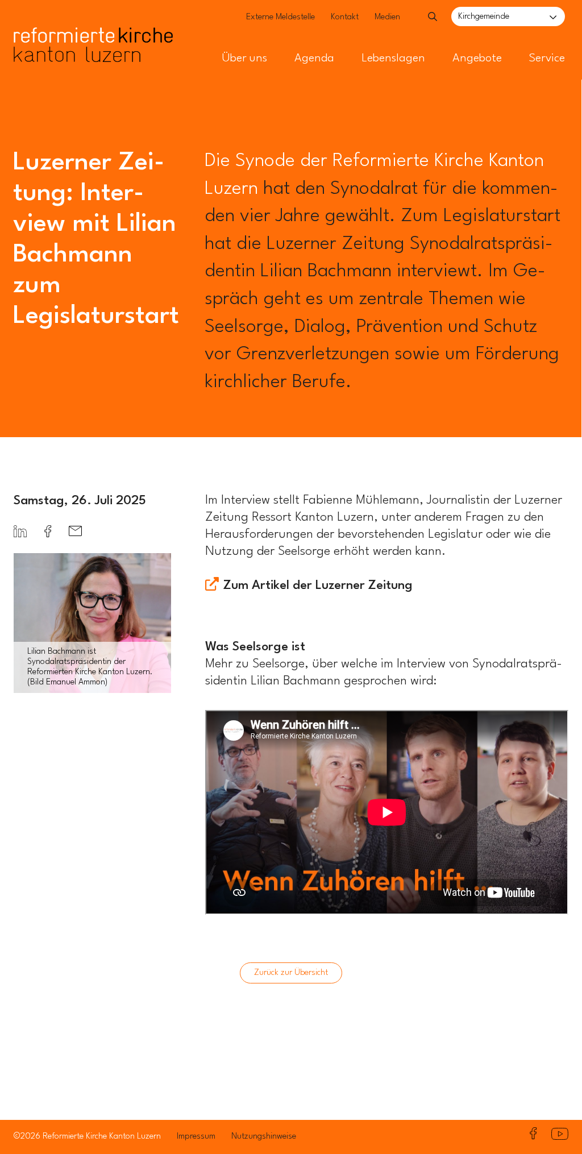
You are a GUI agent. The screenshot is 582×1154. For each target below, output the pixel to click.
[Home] (93, 21)
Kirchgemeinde (483, 17)
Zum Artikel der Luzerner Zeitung (318, 585)
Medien (387, 17)
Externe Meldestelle (280, 17)
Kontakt (345, 17)
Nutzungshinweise (263, 1136)
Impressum (196, 1136)
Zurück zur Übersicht (291, 973)
